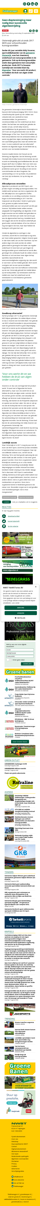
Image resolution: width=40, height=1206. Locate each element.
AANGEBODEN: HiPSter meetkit (15, 768)
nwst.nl (26, 1202)
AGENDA (9, 792)
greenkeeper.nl (25, 1194)
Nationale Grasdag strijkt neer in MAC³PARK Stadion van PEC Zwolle (24, 837)
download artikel (13, 516)
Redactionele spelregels (20, 1156)
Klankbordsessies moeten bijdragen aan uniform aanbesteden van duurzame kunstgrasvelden (24, 820)
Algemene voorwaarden (19, 1159)
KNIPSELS (9, 931)
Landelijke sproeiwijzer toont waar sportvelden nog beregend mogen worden (25, 1040)
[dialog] (20, 603)
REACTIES (6, 507)
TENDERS (9, 872)
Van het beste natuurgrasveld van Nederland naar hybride (23, 1048)
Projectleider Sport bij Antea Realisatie (24, 695)
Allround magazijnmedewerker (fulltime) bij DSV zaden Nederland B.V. (23, 712)
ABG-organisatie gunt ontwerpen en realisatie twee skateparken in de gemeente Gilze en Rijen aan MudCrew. (18, 894)
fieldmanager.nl (13, 1194)
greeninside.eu (16, 1202)
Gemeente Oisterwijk (9, 497)
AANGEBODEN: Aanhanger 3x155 (16, 764)
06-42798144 (19, 1183)
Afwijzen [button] (20, 613)
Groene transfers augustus (24, 1022)
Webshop (14, 1141)
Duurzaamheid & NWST (19, 1144)
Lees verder (15, 603)
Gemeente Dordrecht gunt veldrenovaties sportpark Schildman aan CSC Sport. (19, 910)
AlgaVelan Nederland (26, 497)
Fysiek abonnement (18, 1136)
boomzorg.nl (26, 1197)
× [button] (35, 587)
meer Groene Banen (20, 742)
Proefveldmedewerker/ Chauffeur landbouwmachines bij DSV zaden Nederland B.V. (24, 679)
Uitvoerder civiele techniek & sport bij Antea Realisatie (25, 703)
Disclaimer (15, 1161)
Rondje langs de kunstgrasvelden (21, 1055)
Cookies (14, 1166)
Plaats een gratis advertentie (15, 773)
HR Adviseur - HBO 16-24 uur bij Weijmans (24, 720)
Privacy (14, 1164)
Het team (14, 1154)
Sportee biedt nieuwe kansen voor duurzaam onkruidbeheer (25, 1031)
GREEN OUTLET (12, 760)
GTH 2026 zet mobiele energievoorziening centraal (25, 810)
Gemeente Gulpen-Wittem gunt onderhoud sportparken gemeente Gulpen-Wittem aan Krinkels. (20, 877)
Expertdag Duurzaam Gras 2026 (24, 829)
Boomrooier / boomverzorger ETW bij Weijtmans (25, 727)
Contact (14, 1146)
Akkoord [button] (20, 608)
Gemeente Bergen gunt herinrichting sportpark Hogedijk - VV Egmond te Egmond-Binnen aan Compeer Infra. (17, 902)
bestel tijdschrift (13, 521)
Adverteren (15, 1169)
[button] (20, 618)
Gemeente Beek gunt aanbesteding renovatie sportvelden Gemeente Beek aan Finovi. (20, 886)
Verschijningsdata (17, 1171)
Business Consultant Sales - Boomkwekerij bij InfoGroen (24, 734)
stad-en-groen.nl (14, 1197)
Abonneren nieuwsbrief (19, 1151)
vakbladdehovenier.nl (11, 1199)
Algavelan (6, 70)
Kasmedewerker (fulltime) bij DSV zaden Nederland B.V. (25, 688)
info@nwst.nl (18, 1177)
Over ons (14, 1139)
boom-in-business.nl (28, 1199)
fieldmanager (18, 1186)
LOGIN (6, 502)
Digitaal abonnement (18, 1149)
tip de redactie (13, 526)
